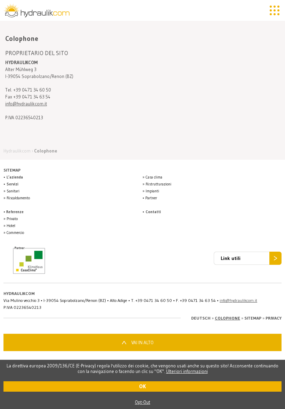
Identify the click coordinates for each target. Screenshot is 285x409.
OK (142, 386)
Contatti (153, 211)
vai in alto (142, 342)
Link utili (231, 258)
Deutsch (201, 318)
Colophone (227, 318)
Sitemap (252, 318)
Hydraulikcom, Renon (38, 10)
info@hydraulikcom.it (26, 103)
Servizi (12, 184)
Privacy (274, 318)
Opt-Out (142, 402)
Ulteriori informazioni (187, 371)
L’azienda (15, 177)
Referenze (15, 211)
